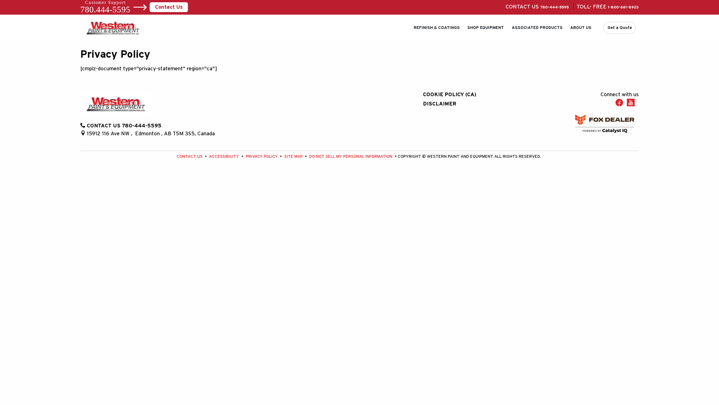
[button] (437, 28)
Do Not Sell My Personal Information (351, 156)
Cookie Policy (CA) (449, 94)
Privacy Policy (262, 156)
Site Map (294, 156)
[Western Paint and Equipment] (113, 27)
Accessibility (224, 156)
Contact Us (169, 7)
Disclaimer (439, 104)
